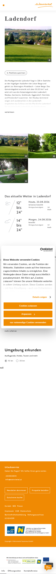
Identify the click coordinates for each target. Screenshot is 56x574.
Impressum (9, 511)
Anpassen (26, 314)
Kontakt (8, 506)
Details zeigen (40, 297)
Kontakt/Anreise (30, 571)
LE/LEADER (10, 518)
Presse (20, 506)
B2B (14, 506)
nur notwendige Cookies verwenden (28, 322)
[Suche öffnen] (12, 5)
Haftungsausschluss (35, 515)
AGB (17, 511)
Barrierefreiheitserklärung (15, 515)
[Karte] (8, 5)
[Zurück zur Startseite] (44, 5)
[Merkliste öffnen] (10, 5)
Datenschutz (25, 511)
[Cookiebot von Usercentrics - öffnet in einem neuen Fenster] (40, 250)
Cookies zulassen (28, 306)
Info (3, 571)
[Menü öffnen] (3, 5)
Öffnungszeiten (14, 571)
